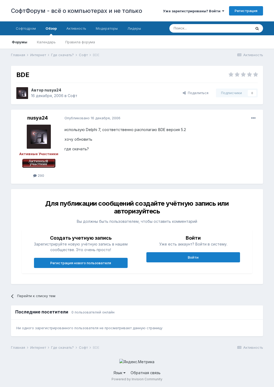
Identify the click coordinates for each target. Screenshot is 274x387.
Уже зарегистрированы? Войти (192, 11)
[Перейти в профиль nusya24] (22, 93)
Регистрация (246, 11)
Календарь (46, 42)
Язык (118, 372)
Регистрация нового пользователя (80, 263)
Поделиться (197, 93)
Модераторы (107, 28)
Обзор (51, 28)
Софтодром (26, 28)
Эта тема (237, 28)
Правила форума (80, 42)
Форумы (19, 42)
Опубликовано (92, 118)
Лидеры (134, 28)
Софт (72, 95)
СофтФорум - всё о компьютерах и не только (76, 10)
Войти (193, 257)
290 (40, 175)
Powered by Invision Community (137, 379)
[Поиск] (257, 28)
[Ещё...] (253, 118)
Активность (76, 28)
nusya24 (52, 90)
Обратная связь (146, 372)
